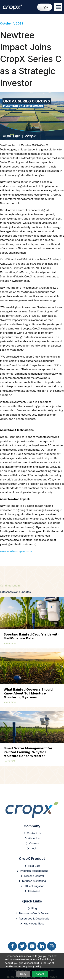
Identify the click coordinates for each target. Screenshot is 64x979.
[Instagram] (51, 946)
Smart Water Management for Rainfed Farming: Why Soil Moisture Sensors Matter (28, 752)
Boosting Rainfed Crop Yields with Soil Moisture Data (31, 636)
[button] (58, 7)
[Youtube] (32, 946)
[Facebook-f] (12, 946)
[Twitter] (22, 946)
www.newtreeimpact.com (16, 551)
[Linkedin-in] (41, 946)
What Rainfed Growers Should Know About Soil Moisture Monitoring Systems (28, 693)
